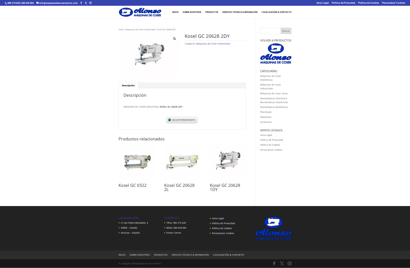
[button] (174, 39)
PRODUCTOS (211, 12)
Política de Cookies (368, 3)
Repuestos (265, 116)
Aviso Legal (322, 3)
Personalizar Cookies (393, 3)
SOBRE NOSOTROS (192, 12)
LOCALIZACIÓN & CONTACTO (276, 12)
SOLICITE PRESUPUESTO (183, 120)
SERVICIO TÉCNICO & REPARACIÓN (240, 12)
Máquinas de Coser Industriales (140, 29)
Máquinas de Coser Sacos (274, 93)
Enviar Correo (173, 232)
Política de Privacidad (343, 3)
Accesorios (266, 121)
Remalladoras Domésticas (274, 107)
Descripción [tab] (128, 85)
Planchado (265, 112)
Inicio (121, 29)
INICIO (175, 12)
